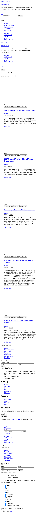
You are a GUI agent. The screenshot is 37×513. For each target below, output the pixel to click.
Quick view (23, 106)
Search (20, 15)
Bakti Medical (5, 4)
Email (2, 414)
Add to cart (7, 177)
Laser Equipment (9, 25)
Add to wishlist (9, 106)
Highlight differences (12, 477)
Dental (6, 23)
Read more (7, 126)
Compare (16, 106)
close (10, 511)
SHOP (6, 439)
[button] (18, 21)
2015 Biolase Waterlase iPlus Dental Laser (19, 110)
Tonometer (7, 28)
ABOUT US (8, 438)
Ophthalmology (8, 27)
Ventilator (7, 358)
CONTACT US (8, 442)
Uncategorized (8, 356)
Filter (2, 366)
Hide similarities (11, 475)
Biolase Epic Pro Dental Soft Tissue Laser (19, 210)
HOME (6, 436)
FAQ (5, 441)
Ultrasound (7, 30)
